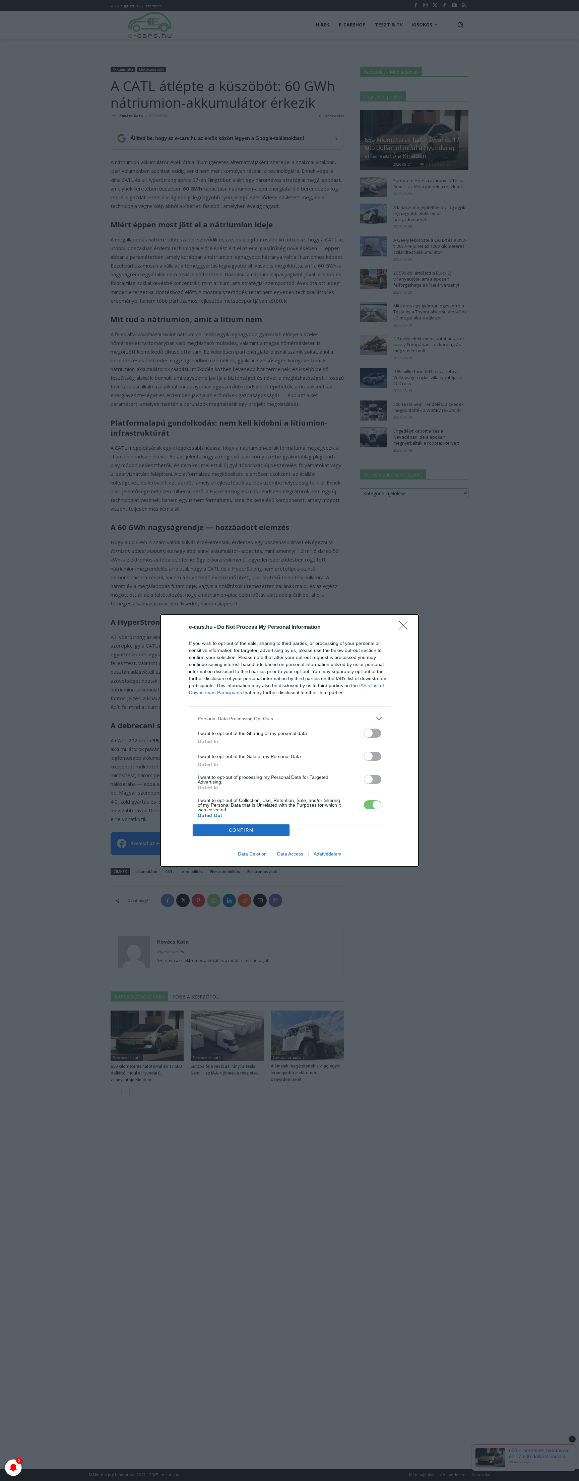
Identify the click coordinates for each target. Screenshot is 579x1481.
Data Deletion (252, 854)
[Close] (405, 627)
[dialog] (289, 740)
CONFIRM (241, 830)
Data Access (290, 854)
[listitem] (289, 718)
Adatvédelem (327, 854)
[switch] (372, 733)
